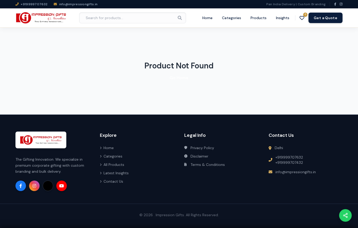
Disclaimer (199, 156)
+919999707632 (289, 157)
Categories (231, 17)
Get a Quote (325, 17)
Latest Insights (116, 173)
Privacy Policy (202, 147)
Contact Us (113, 181)
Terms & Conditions (208, 164)
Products (259, 17)
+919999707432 (289, 162)
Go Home (179, 77)
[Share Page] (345, 215)
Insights (282, 17)
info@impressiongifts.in (295, 172)
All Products (114, 164)
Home (207, 17)
